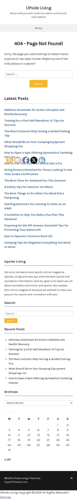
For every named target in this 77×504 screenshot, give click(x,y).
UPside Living (38, 7)
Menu (38, 28)
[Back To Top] (71, 478)
